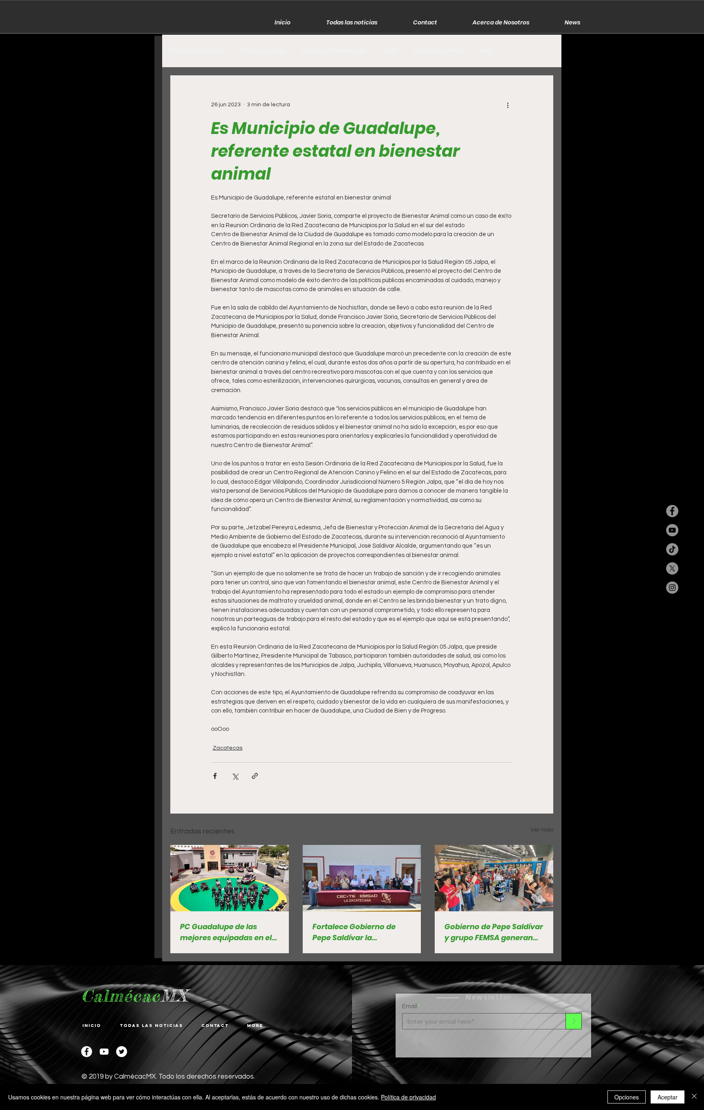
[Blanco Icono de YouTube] (104, 1051)
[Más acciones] (508, 105)
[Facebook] (86, 1051)
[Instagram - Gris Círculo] (672, 587)
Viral (389, 51)
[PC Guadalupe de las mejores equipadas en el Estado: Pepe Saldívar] (229, 878)
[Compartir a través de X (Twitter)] (235, 776)
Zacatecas (227, 748)
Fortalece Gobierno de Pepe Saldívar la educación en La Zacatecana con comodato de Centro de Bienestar (357, 932)
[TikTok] (672, 549)
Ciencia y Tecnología (333, 51)
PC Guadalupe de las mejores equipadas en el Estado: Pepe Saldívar (226, 932)
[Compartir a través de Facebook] (215, 776)
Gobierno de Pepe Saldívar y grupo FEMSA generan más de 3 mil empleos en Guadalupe (493, 932)
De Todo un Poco (438, 51)
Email (409, 1006)
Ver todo (541, 830)
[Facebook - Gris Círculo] (672, 511)
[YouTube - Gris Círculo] (672, 530)
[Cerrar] (694, 1096)
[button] (543, 51)
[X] (672, 568)
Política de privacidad (408, 1097)
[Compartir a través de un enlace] (255, 776)
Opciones (626, 1097)
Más (486, 51)
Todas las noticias (198, 51)
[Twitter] (121, 1051)
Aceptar (668, 1097)
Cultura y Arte (263, 51)
